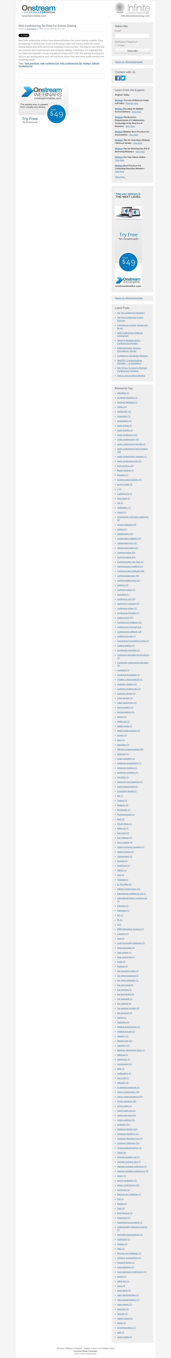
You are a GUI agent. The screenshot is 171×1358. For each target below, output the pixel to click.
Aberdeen (123, 393)
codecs (122, 529)
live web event (125, 985)
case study (123, 498)
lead (120, 938)
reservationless (125, 1267)
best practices (32, 63)
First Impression (126, 814)
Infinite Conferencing (128, 889)
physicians (123, 1190)
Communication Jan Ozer (130, 562)
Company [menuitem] (78, 1348)
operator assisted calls (129, 1162)
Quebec (122, 1244)
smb (120, 1332)
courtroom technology (128, 675)
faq (120, 796)
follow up (122, 828)
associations (124, 421)
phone (121, 1176)
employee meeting (127, 768)
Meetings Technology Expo (131, 1050)
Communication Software (130, 571)
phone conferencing (128, 1185)
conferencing (125, 618)
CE (120, 503)
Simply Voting (125, 1318)
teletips (87, 63)
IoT (120, 915)
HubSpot (122, 880)
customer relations (127, 684)
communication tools (128, 580)
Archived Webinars (127, 402)
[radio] (132, 46)
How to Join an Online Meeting (131, 376)
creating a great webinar (129, 679)
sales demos (124, 1304)
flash (121, 819)
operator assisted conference (132, 1166)
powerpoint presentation (129, 1222)
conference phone (127, 608)
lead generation (126, 948)
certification (124, 508)
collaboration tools (127, 548)
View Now (136, 112)
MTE (120, 1069)
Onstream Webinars (128, 1143)
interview (122, 906)
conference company (128, 604)
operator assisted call (128, 1157)
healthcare (123, 866)
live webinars (124, 1013)
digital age (123, 721)
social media (124, 1337)
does (121, 740)
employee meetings (127, 772)
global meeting (125, 852)
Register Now (132, 103)
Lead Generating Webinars (131, 943)
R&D (121, 1249)
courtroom (123, 670)
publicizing (123, 1239)
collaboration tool (127, 543)
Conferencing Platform (129, 622)
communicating (126, 552)
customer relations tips (129, 689)
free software (124, 838)
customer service (126, 693)
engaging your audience (129, 782)
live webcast (124, 990)
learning (122, 966)
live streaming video (127, 971)
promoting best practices (129, 1235)
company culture (126, 590)
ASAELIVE (124, 411)
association (124, 416)
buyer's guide (124, 484)
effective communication (130, 749)
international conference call (131, 894)
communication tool (128, 576)
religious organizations (129, 1258)
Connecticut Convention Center (133, 641)
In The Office (124, 884)
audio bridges (125, 430)
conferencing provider (129, 627)
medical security (126, 1031)
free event (123, 833)
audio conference (127, 435)
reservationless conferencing (131, 1272)
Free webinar (124, 842)
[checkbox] (132, 46)
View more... (120, 177)
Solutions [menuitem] (69, 1348)
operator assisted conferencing (132, 1171)
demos (121, 717)
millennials (123, 1059)
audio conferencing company (132, 456)
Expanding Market (127, 791)
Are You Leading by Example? (131, 313)
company (123, 585)
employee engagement (129, 763)
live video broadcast (127, 976)
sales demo (124, 1290)
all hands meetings (127, 398)
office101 (123, 1083)
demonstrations (125, 712)
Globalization (124, 856)
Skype (121, 1323)
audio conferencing (128, 439)
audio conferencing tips (129, 461)
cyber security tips (126, 703)
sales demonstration (128, 1295)
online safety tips (126, 1111)
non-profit (123, 1078)
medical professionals (128, 1027)
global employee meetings (130, 847)
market (121, 1018)
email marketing (126, 759)
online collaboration (128, 1092)
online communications (129, 1097)
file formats (123, 810)
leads (121, 962)
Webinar (119, 100)
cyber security (125, 698)
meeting (123, 1036)
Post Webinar (124, 1213)
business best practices (129, 480)
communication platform (130, 566)
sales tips (123, 1309)
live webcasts (124, 999)
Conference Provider (128, 613)
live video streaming (127, 980)
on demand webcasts (128, 1087)
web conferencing (49, 63)
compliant (123, 594)
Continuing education (128, 650)
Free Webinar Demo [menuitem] (106, 1348)
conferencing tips (126, 636)
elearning (123, 754)
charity (121, 512)
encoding (123, 777)
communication (126, 557)
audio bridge (124, 425)
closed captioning (126, 525)
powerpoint (123, 1218)
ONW (121, 1153)
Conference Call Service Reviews (132, 356)
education (123, 745)
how (120, 875)
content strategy (126, 646)
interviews (123, 910)
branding (122, 475)
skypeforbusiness (126, 1328)
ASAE (122, 407)
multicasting (124, 1073)
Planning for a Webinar (129, 1194)
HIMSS (122, 870)
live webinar (124, 1004)
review (121, 1276)
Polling (122, 1204)
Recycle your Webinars (129, 1253)
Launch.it (123, 934)
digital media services (128, 731)
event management (127, 786)
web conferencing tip (71, 63)
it (119, 924)
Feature (122, 800)
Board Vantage (125, 470)
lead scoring (124, 952)
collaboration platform (129, 538)
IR (119, 920)
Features (122, 805)
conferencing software (129, 632)
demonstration (125, 707)
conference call (126, 599)
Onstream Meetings (128, 1134)
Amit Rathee (31, 29)
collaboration (125, 534)
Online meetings (126, 1101)
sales (121, 1286)
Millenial (122, 1055)
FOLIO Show (124, 824)
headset (122, 861)
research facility (125, 1262)
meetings (123, 1045)
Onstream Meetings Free (130, 1138)
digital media (124, 726)
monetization (124, 1064)
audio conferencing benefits (131, 444)
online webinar (126, 1120)
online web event (126, 1115)
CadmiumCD (124, 494)
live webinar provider (128, 1008)
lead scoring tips (126, 957)
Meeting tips (124, 1041)
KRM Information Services (130, 929)
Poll (120, 1199)
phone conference (127, 1180)
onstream (123, 1124)
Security (122, 1314)
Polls (121, 1208)
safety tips (123, 1281)
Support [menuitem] (87, 1348)
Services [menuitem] (60, 1348)
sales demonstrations (128, 1300)
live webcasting (125, 994)
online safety (124, 1106)
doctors (122, 735)
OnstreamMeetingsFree (129, 1148)
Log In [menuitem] (94, 1348)
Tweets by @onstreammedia (128, 62)
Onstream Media (127, 1129)
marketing (123, 1022)
